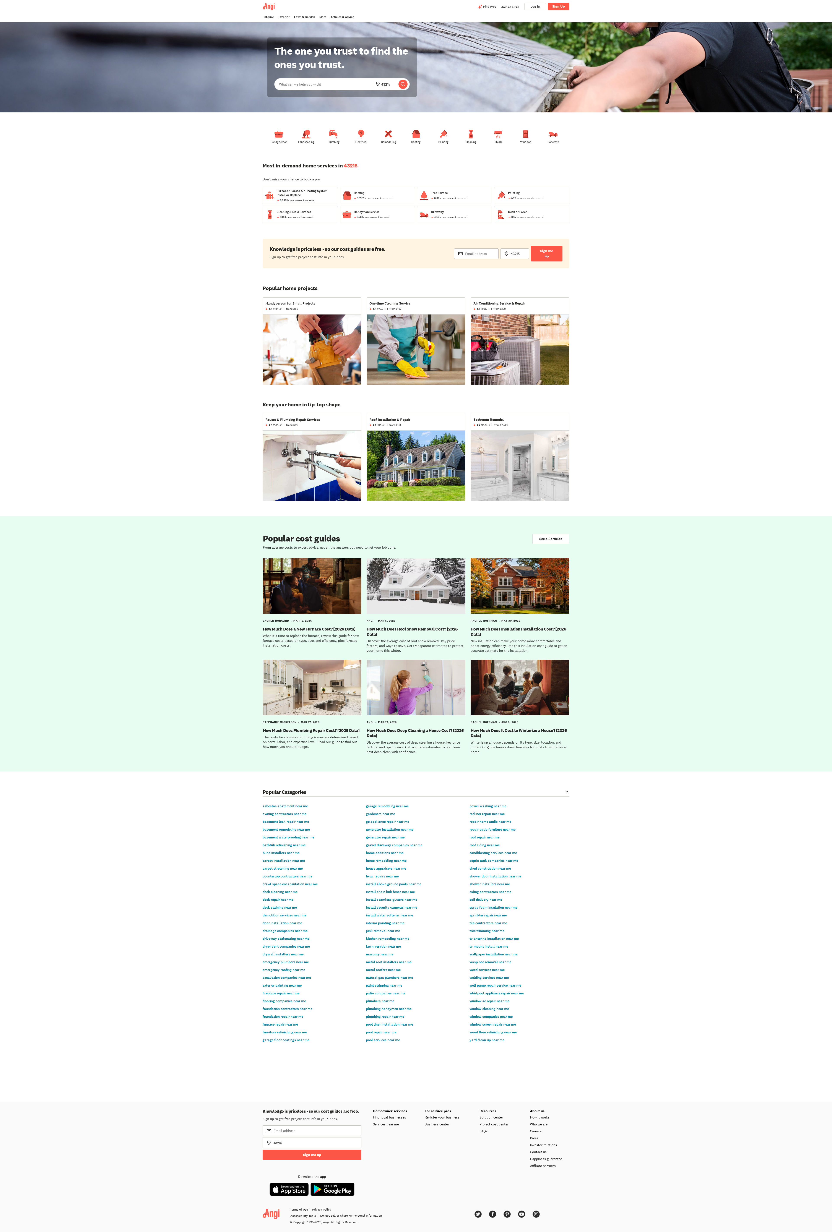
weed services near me (487, 970)
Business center (437, 1124)
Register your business (442, 1117)
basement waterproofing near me (288, 837)
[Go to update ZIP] (378, 84)
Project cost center (494, 1124)
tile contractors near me (488, 923)
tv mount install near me (489, 946)
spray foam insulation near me (493, 907)
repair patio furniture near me (492, 829)
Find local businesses (389, 1117)
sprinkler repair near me (488, 915)
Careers (536, 1131)
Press (534, 1138)
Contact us (538, 1152)
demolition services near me (284, 915)
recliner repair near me (487, 814)
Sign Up (558, 6)
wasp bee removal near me (490, 962)
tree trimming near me (487, 931)
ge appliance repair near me (387, 821)
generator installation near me (389, 829)
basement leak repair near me (286, 821)
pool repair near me (381, 1032)
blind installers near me (281, 853)
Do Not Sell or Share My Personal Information (351, 1215)
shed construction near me (490, 868)
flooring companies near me (284, 1001)
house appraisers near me (386, 868)
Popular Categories (284, 791)
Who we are (539, 1124)
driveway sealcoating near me (286, 938)
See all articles (550, 539)
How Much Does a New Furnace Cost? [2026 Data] (309, 629)
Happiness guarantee (546, 1159)
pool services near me (383, 1040)
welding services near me (489, 977)
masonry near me (379, 954)
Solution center (491, 1117)
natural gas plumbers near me (389, 977)
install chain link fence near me (390, 892)
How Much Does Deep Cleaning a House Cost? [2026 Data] (415, 733)
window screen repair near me (493, 1024)
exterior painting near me (282, 985)
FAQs (483, 1131)
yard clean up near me (487, 1040)
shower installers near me (490, 884)
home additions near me (384, 853)
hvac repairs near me (382, 876)
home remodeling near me (386, 860)
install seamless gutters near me (391, 899)
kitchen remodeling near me (387, 938)
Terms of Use (299, 1209)
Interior (268, 17)
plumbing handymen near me (388, 1009)
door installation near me (282, 923)
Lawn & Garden (304, 17)
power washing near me (488, 806)
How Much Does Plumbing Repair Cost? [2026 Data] (311, 730)
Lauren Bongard (276, 620)
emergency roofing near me (284, 970)
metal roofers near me (383, 970)
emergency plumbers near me (286, 962)
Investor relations (543, 1145)
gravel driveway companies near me (394, 845)
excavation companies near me (287, 977)
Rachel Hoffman (484, 620)
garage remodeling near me (387, 806)
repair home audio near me (490, 821)
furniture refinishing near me (285, 1032)
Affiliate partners (543, 1166)
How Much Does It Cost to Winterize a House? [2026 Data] (519, 733)
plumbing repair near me (385, 1016)
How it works (540, 1117)
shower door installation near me (495, 876)
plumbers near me (380, 1001)
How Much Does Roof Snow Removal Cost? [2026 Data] (412, 631)
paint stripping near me (384, 985)
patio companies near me (385, 993)
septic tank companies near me (494, 860)
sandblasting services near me (493, 853)
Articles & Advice (342, 17)
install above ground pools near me (393, 884)
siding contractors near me (490, 892)
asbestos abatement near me (285, 806)
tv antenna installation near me (494, 938)
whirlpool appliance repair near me (497, 993)
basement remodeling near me (286, 829)
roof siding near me (485, 845)
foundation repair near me (283, 1016)
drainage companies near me (285, 931)
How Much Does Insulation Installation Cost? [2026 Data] (518, 631)
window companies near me (491, 1016)
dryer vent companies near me (286, 946)
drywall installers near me (283, 954)
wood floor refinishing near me (493, 1032)
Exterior (284, 17)
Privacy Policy (321, 1209)
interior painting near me (385, 923)
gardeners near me (380, 814)
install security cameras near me (391, 907)
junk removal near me (383, 931)
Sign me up (546, 253)
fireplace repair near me (281, 993)
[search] (403, 84)
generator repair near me (385, 837)
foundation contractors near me (287, 1009)
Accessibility (303, 1216)
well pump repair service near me (495, 985)
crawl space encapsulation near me (290, 884)
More (322, 17)
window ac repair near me (489, 1001)
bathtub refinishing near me (284, 845)
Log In (535, 6)
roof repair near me (484, 837)
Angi (370, 620)
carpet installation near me (284, 860)
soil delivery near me (486, 899)
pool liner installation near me (389, 1024)
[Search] (403, 84)
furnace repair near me (280, 1024)
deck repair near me (278, 899)
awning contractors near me (284, 814)
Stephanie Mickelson (280, 722)
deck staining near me (280, 907)
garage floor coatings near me (286, 1040)
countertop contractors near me (287, 876)
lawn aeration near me (383, 946)
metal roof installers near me (388, 962)
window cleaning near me (489, 1009)
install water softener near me (389, 915)
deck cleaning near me (280, 892)
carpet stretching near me (283, 868)
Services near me (386, 1124)
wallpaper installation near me (493, 954)
